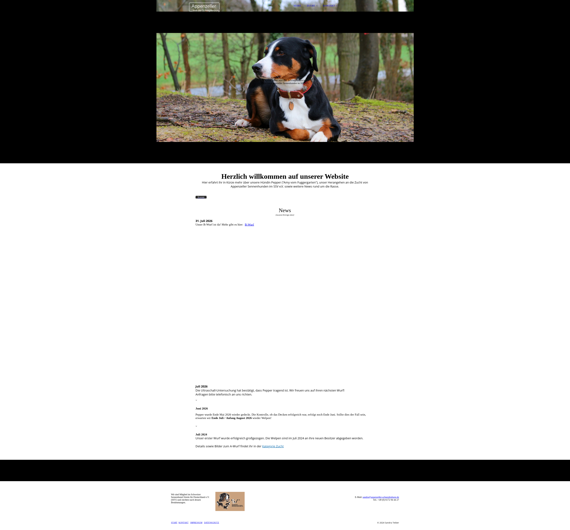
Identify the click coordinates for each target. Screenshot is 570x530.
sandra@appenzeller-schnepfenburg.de (381, 497)
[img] (197, 10)
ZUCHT (311, 5)
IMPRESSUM (196, 523)
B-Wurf (249, 224)
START (297, 5)
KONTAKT (329, 5)
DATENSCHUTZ (211, 523)
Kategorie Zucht (273, 446)
